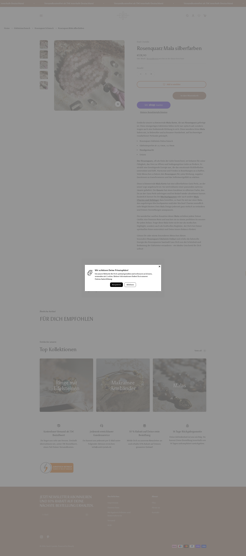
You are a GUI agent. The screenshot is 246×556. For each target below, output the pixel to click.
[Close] (159, 266)
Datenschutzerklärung (103, 279)
